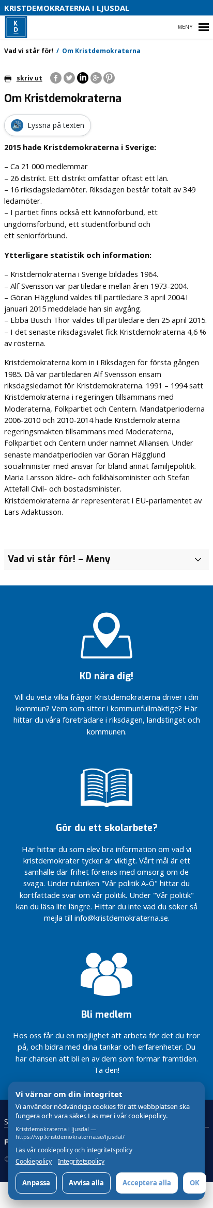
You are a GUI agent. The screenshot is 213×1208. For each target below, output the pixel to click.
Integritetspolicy (81, 1161)
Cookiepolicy (34, 1161)
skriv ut (29, 78)
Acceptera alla (147, 1182)
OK (195, 1182)
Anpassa (36, 1182)
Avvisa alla (86, 1182)
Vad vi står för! (29, 50)
